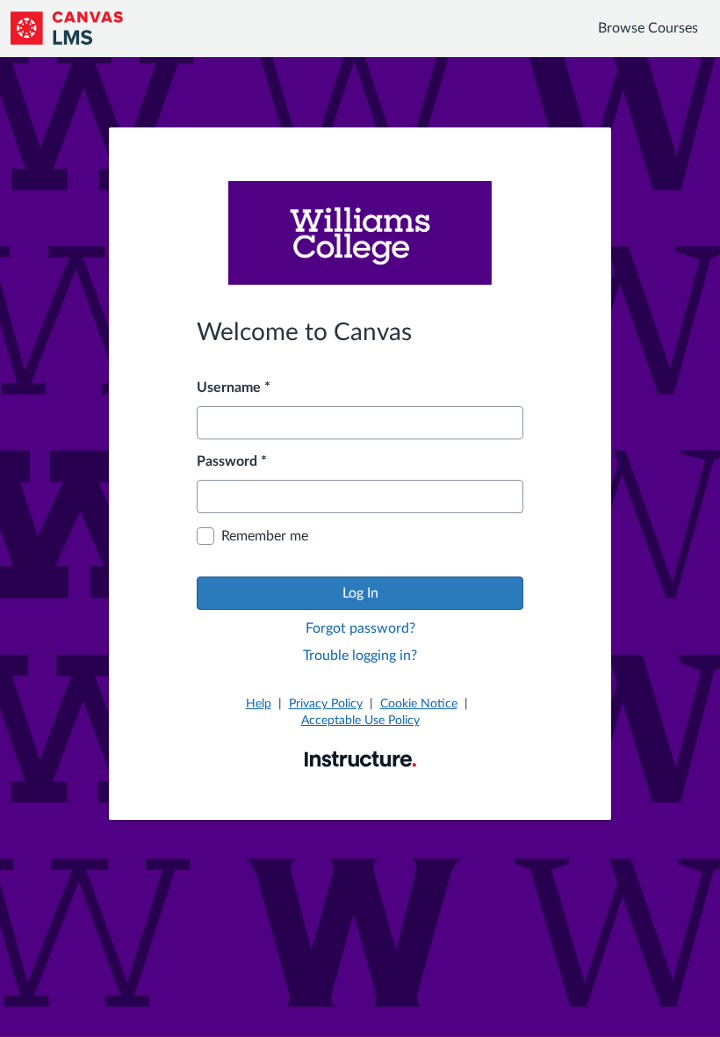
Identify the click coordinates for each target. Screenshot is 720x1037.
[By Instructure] (360, 758)
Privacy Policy (326, 704)
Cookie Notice (418, 704)
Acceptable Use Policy (360, 720)
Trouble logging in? (360, 656)
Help (258, 704)
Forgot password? (360, 628)
